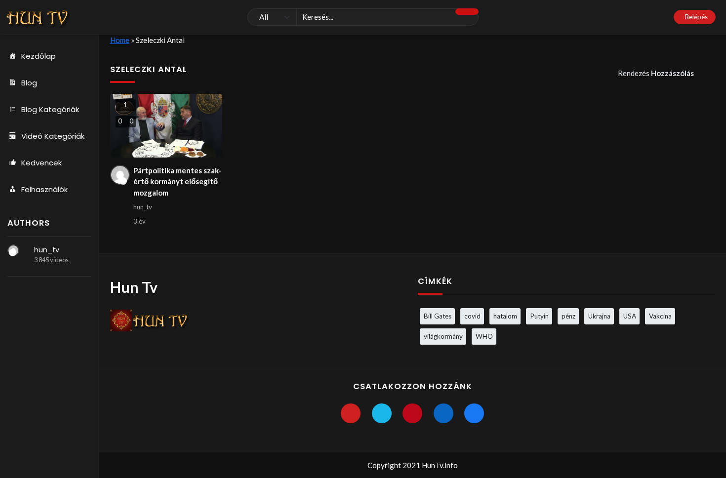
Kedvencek (41, 163)
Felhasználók (44, 189)
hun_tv (46, 250)
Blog (29, 83)
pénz (568, 316)
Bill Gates (437, 316)
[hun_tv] (13, 250)
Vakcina (660, 316)
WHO (484, 336)
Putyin (539, 316)
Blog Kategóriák (50, 109)
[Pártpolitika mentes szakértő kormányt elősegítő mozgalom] (166, 126)
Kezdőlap (38, 56)
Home (119, 40)
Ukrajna (599, 316)
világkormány (443, 336)
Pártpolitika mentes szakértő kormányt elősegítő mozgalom (177, 181)
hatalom (505, 316)
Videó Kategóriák (52, 136)
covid (472, 316)
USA (629, 316)
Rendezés (656, 73)
